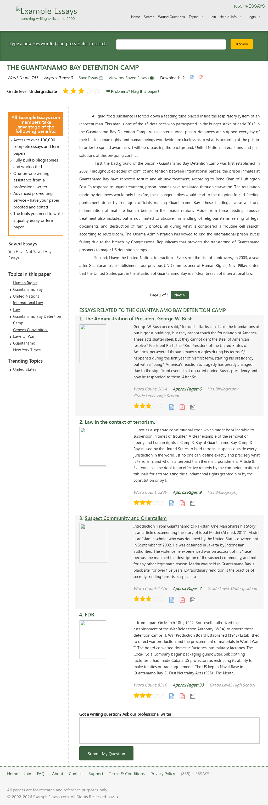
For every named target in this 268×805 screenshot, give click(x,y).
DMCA (114, 797)
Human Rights (25, 282)
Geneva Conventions (30, 329)
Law (16, 309)
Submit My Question (106, 753)
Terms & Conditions (127, 773)
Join (213, 16)
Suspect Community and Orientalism (126, 518)
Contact (76, 773)
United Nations (26, 296)
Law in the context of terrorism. (120, 421)
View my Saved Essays (129, 77)
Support (95, 773)
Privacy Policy (162, 773)
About (57, 773)
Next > (179, 294)
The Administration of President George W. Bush (139, 318)
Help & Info (228, 16)
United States (24, 369)
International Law (28, 302)
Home (135, 16)
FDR (89, 614)
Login (252, 16)
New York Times (27, 349)
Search (149, 16)
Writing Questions (171, 16)
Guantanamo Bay (28, 289)
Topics (194, 16)
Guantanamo (24, 343)
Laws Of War (24, 336)
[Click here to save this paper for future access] (192, 406)
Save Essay (89, 77)
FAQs (41, 773)
